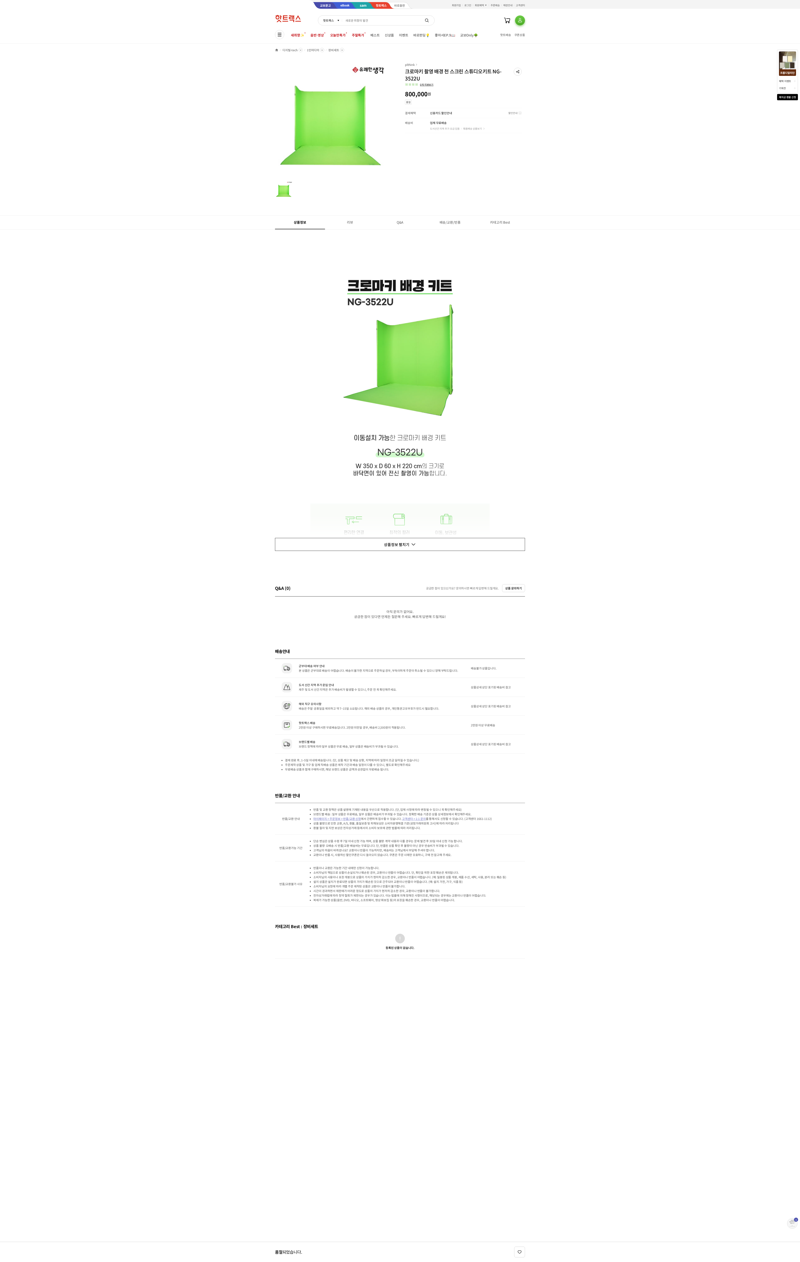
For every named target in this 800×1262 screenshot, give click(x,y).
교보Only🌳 (469, 35)
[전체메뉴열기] (279, 34)
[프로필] (520, 20)
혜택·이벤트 (785, 81)
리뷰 (350, 222)
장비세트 (333, 50)
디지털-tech (290, 50)
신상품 (389, 35)
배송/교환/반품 (450, 222)
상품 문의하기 (513, 588)
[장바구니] (507, 20)
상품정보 (300, 222)
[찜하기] (519, 1252)
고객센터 (520, 5)
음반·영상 (317, 35)
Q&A (400, 222)
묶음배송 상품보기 (472, 128)
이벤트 (403, 35)
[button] (518, 72)
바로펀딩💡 (421, 35)
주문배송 (495, 5)
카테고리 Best (500, 222)
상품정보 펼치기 (396, 544)
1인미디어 (313, 50)
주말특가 (358, 35)
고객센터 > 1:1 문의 (414, 819)
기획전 (782, 88)
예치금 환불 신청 (787, 97)
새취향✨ (297, 35)
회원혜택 (479, 5)
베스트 (375, 35)
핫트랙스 (328, 20)
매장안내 (507, 5)
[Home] (276, 50)
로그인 (467, 5)
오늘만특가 (338, 35)
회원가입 (456, 5)
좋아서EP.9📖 (445, 35)
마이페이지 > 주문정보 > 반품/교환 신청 (337, 819)
